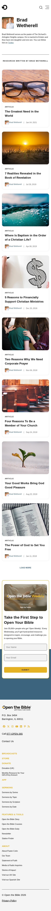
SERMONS (7, 788)
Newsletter (6, 834)
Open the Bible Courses (12, 824)
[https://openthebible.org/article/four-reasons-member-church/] (25, 395)
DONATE (6, 763)
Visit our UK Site (9, 875)
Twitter (11, 43)
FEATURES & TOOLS (12, 814)
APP (4, 780)
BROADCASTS (9, 753)
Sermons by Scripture (11, 802)
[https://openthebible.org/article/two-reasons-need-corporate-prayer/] (25, 333)
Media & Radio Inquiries (12, 865)
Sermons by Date (9, 807)
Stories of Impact (9, 870)
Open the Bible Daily (10, 829)
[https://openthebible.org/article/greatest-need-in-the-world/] (25, 86)
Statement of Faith (9, 861)
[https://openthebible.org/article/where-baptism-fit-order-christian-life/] (25, 210)
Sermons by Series (10, 792)
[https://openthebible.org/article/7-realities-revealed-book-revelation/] (25, 148)
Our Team (6, 856)
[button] (40, 7)
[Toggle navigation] (47, 7)
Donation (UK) (8, 768)
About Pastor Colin (10, 851)
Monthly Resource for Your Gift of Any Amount (13, 774)
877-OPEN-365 (15, 733)
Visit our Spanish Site (11, 880)
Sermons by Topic (9, 797)
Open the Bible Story (10, 819)
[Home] (4, 7)
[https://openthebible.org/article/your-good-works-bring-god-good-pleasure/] (25, 457)
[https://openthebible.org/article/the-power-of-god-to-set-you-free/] (25, 519)
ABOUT (5, 846)
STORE (5, 758)
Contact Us (8, 741)
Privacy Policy (9, 900)
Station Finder (8, 838)
